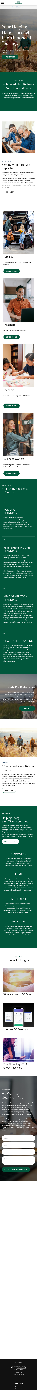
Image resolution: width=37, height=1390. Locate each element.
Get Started (10, 841)
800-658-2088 (21, 1368)
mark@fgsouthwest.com (18, 1378)
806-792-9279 (20, 1366)
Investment (18, 1389)
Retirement (18, 1387)
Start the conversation (15, 1170)
